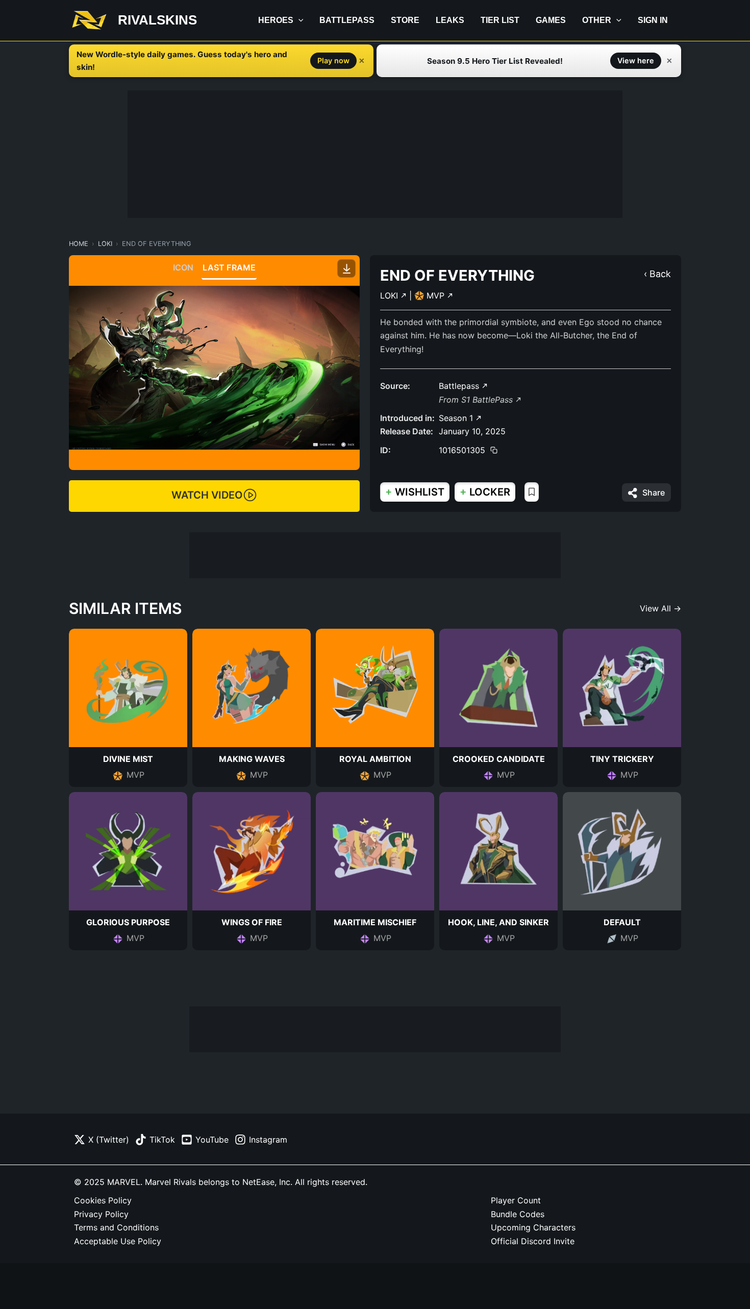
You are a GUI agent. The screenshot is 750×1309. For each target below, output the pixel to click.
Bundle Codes (517, 1214)
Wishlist (414, 491)
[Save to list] (531, 492)
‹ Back (657, 273)
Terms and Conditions (116, 1227)
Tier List (500, 20)
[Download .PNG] (346, 268)
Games (551, 20)
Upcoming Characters (533, 1227)
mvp (437, 295)
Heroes (275, 20)
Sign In (653, 20)
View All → (660, 608)
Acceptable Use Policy (117, 1241)
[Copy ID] (493, 450)
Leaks (450, 20)
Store (405, 20)
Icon (183, 267)
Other (596, 20)
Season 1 (457, 418)
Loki (105, 244)
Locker (485, 491)
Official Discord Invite (532, 1241)
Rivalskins (157, 20)
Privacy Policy (101, 1214)
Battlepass (346, 20)
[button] (298, 20)
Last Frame (229, 267)
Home (78, 244)
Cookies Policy (103, 1200)
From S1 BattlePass (477, 399)
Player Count (516, 1200)
